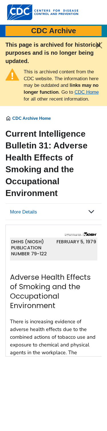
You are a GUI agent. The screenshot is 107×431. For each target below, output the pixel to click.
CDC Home (86, 92)
